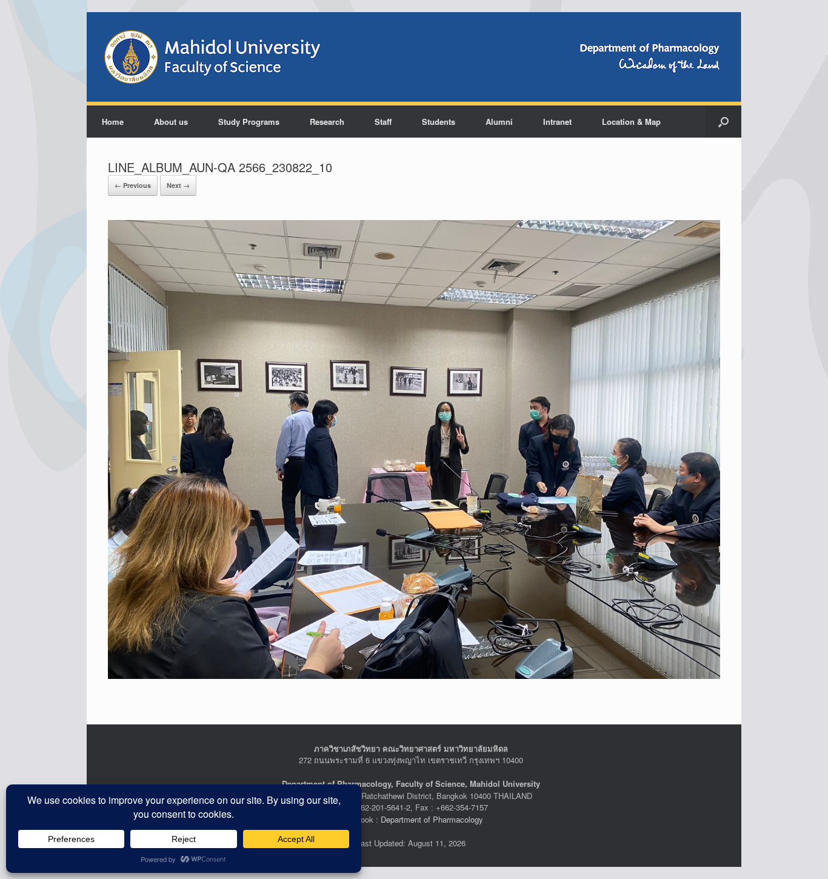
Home (113, 121)
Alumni (499, 121)
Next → (178, 185)
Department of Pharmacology (432, 819)
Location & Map (631, 121)
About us (171, 121)
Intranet (557, 121)
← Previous (133, 185)
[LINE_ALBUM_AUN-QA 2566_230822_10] (414, 448)
